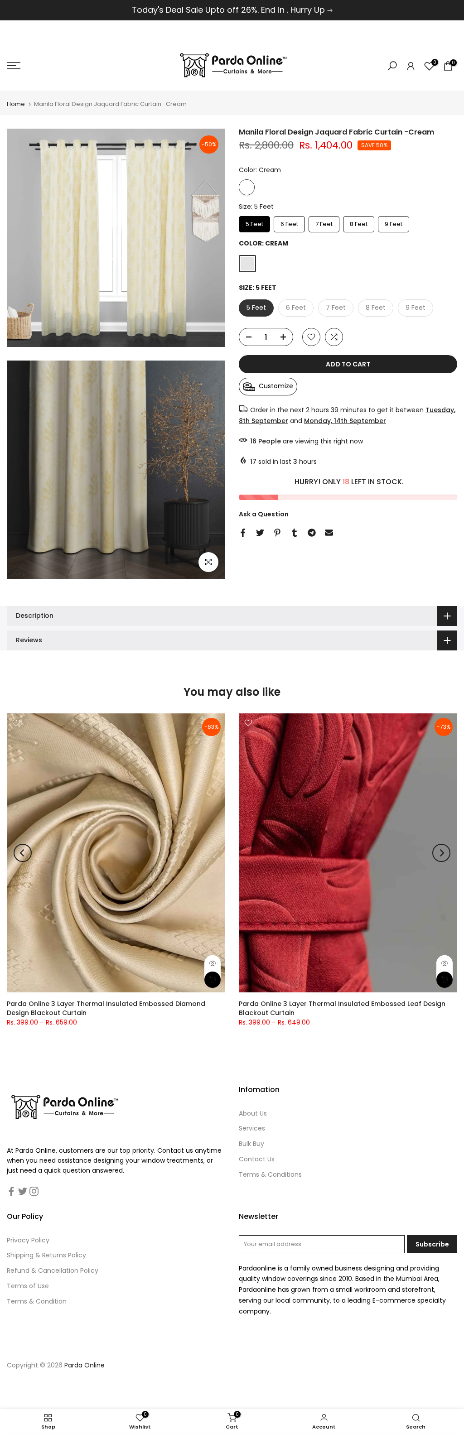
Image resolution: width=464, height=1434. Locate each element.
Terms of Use (28, 1285)
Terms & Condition (37, 1301)
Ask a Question (264, 514)
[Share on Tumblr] (294, 533)
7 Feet (324, 222)
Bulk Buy (251, 1143)
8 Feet (359, 222)
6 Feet (290, 222)
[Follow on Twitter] (22, 1191)
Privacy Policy (28, 1240)
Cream (247, 187)
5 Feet (254, 222)
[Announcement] (232, 10)
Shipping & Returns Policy (46, 1255)
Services (252, 1128)
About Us (253, 1113)
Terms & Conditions (270, 1174)
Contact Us (257, 1159)
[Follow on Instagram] (34, 1191)
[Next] (441, 853)
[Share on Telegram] (312, 533)
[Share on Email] (329, 533)
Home (16, 104)
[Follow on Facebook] (11, 1191)
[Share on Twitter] (260, 533)
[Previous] (23, 853)
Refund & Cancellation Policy (52, 1270)
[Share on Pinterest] (277, 533)
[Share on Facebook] (243, 533)
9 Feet (394, 222)
